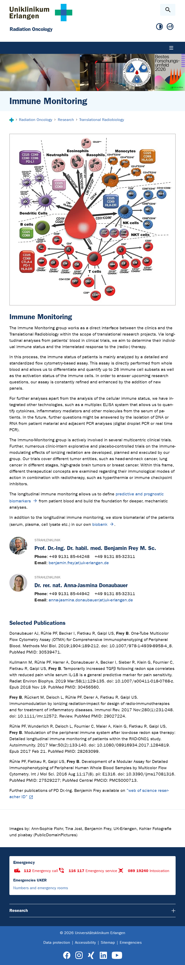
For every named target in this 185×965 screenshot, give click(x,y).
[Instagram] (79, 955)
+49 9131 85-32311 (115, 556)
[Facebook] (67, 955)
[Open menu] (171, 48)
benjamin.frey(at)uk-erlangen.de (79, 562)
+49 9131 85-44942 (70, 593)
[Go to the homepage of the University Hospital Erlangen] (41, 12)
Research (18, 910)
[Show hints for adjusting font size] (170, 27)
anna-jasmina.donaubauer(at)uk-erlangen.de (91, 600)
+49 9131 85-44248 (70, 556)
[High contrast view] (159, 27)
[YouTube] (117, 955)
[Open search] (167, 10)
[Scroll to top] (177, 957)
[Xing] (91, 955)
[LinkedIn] (103, 955)
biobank (99, 524)
